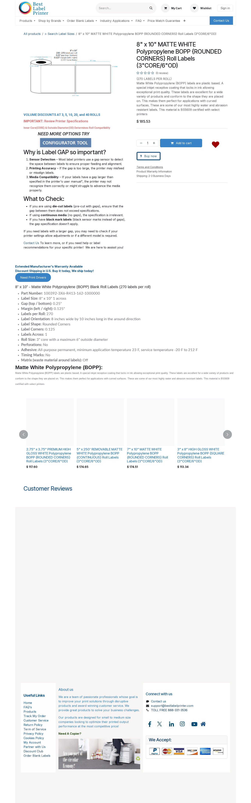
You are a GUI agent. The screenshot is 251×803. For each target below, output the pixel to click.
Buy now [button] (150, 156)
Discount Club (33, 751)
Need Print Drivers (33, 277)
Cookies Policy (34, 738)
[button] (215, 143)
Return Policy (33, 725)
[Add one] (154, 143)
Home (28, 703)
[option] (125, 434)
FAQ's (28, 707)
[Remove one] (140, 143)
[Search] (151, 8)
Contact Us (31, 243)
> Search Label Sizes (59, 34)
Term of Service (35, 729)
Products (30, 711)
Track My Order (35, 716)
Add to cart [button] (183, 143)
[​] (203, 724)
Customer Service (36, 720)
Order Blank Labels (37, 755)
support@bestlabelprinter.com (172, 706)
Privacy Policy (33, 733)
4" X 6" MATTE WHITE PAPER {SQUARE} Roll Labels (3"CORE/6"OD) (48, 453)
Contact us (158, 701)
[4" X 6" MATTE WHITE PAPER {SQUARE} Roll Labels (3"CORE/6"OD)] (50, 422)
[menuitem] (27, 20)
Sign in (225, 8)
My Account (32, 742)
